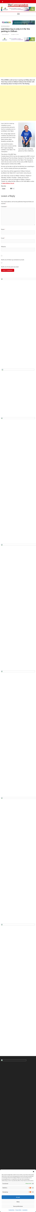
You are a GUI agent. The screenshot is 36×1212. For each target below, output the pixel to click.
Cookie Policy (12, 1210)
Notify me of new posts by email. (10, 267)
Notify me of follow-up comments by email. (12, 259)
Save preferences (18, 1206)
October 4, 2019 (15, 34)
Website (3, 246)
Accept (18, 1197)
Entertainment (5, 26)
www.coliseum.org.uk (8, 183)
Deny (18, 1201)
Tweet (3, 188)
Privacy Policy (18, 1210)
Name (3, 229)
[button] (33, 1171)
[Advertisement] (18, 59)
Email (3, 238)
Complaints (24, 1210)
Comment (4, 206)
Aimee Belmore (5, 34)
